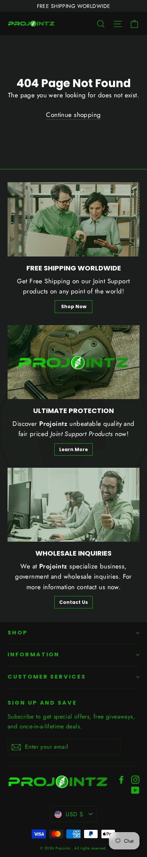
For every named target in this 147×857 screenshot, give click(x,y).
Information (34, 654)
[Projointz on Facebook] (121, 779)
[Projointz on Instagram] (135, 779)
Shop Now (73, 306)
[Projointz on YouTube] (135, 789)
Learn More (73, 449)
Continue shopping (73, 114)
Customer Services (47, 676)
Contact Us (73, 602)
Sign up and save (42, 702)
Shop (18, 632)
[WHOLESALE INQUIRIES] (73, 505)
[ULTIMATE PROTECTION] (73, 362)
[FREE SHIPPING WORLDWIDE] (73, 219)
